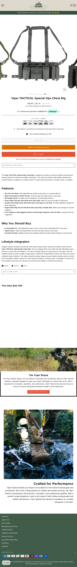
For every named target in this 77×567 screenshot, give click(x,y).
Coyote (30, 123)
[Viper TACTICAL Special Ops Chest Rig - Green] (7, 341)
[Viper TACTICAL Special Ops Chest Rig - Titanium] (10, 341)
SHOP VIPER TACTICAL (38, 391)
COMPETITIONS (7, 530)
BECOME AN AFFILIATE (9, 526)
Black (25, 123)
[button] (38, 147)
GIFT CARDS (6, 523)
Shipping (35, 106)
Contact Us (7, 552)
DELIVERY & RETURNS (10, 540)
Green (35, 123)
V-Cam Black (46, 123)
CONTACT (5, 516)
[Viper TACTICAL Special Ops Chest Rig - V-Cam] (14, 341)
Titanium (41, 123)
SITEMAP (5, 546)
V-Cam (51, 123)
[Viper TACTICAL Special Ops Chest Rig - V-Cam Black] (12, 341)
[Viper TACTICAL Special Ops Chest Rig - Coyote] (5, 341)
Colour (38, 118)
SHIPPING (5, 543)
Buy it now (39, 154)
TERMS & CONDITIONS (10, 533)
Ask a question (10, 271)
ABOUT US (5, 520)
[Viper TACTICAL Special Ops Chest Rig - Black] (3, 341)
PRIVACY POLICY (8, 536)
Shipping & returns (12, 165)
